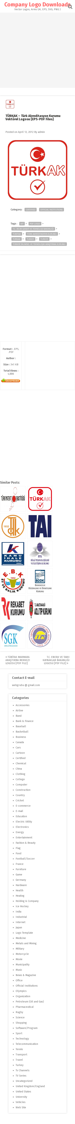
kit (22, 223)
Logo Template (24, 932)
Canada (20, 742)
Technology (22, 1038)
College (20, 779)
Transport (21, 1054)
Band (18, 715)
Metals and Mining (26, 943)
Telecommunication (27, 1044)
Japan (19, 927)
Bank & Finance (24, 721)
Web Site (21, 1107)
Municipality (22, 964)
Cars (18, 747)
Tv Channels (22, 1070)
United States (23, 1091)
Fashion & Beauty (25, 842)
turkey (30, 239)
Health (19, 890)
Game (19, 874)
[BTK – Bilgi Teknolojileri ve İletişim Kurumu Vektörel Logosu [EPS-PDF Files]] (40, 553)
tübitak (17, 234)
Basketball (22, 731)
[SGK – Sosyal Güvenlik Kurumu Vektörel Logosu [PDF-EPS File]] (12, 635)
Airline (19, 710)
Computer (21, 784)
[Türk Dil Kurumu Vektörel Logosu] (12, 526)
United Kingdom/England (30, 1086)
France (19, 864)
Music (19, 969)
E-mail (19, 811)
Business (21, 737)
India (18, 911)
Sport (19, 1033)
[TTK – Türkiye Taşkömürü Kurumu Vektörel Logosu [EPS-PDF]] (40, 635)
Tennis (19, 1049)
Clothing (20, 774)
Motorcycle (22, 954)
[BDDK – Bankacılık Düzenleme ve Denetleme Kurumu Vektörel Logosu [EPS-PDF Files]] (40, 581)
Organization (23, 996)
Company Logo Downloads (37, 4)
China (19, 768)
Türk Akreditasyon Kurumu (42, 234)
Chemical (21, 763)
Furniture (21, 869)
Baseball (21, 726)
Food (18, 853)
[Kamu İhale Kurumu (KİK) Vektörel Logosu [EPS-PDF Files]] (12, 553)
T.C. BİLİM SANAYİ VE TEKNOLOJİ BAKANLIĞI (33, 228)
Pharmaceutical (25, 1006)
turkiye (44, 239)
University (21, 1096)
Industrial (21, 917)
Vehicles (20, 1102)
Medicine (21, 938)
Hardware (21, 885)
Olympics (21, 991)
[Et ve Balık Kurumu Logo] (12, 581)
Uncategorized (24, 1081)
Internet (20, 922)
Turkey (19, 1065)
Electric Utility (24, 821)
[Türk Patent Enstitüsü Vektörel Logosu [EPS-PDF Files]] (12, 499)
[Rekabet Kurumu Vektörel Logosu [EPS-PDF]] (12, 608)
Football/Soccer (25, 858)
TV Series (21, 1075)
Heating (20, 895)
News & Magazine (26, 975)
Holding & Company (27, 901)
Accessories (22, 705)
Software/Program (27, 1028)
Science (20, 1017)
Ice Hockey (22, 906)
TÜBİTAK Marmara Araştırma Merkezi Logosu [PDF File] (17, 660)
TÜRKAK (16, 239)
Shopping (21, 1022)
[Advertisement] (37, 50)
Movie (19, 959)
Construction (23, 789)
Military (20, 948)
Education (21, 816)
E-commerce (23, 805)
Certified (30, 209)
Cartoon (20, 752)
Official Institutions (51, 209)
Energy (20, 832)
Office (19, 980)
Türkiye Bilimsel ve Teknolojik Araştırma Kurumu (39, 244)
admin (41, 132)
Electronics (22, 827)
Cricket (20, 800)
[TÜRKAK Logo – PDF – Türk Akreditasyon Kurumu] (40, 499)
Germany (21, 879)
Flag (18, 848)
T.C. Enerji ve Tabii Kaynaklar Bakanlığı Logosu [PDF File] (56, 660)
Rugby (19, 1012)
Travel (19, 1059)
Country (20, 795)
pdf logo (35, 223)
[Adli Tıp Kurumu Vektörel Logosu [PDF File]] (40, 608)
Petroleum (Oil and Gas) (30, 1001)
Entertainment (24, 837)
